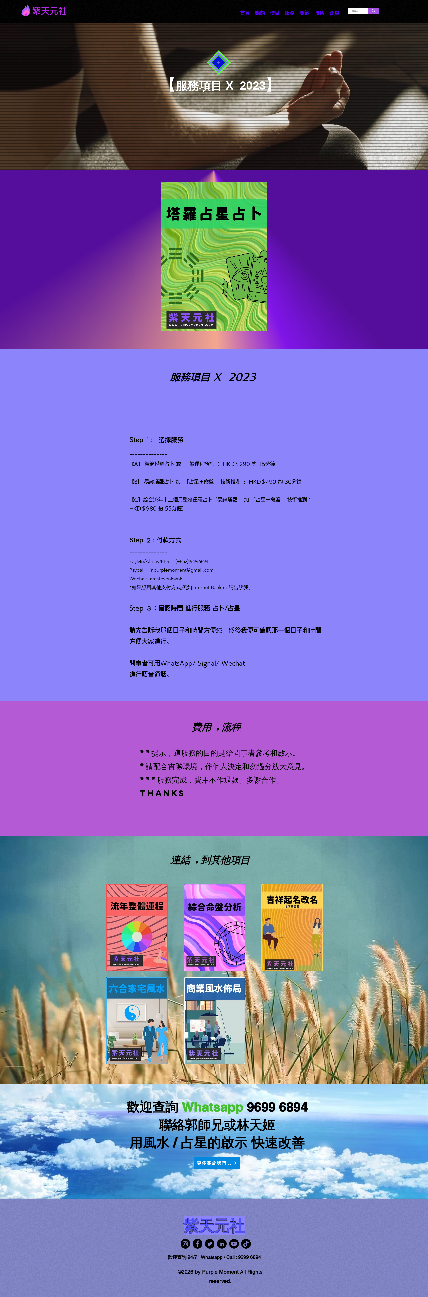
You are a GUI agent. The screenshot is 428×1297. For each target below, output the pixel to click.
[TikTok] (246, 1244)
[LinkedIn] (222, 1244)
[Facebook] (197, 1244)
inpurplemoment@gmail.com (182, 570)
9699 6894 (249, 1257)
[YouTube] (234, 1244)
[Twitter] (209, 1244)
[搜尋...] (373, 11)
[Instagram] (185, 1244)
